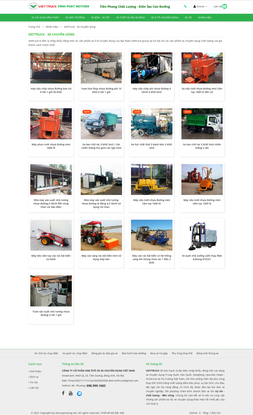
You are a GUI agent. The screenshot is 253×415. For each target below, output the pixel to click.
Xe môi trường (75, 17)
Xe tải (188, 17)
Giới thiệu (35, 371)
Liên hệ (33, 387)
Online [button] (200, 6)
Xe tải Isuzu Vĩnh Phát (45, 17)
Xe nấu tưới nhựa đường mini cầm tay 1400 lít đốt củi (202, 90)
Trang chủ (34, 26)
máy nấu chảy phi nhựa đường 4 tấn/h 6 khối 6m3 (152, 90)
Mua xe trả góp (159, 353)
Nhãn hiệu (205, 17)
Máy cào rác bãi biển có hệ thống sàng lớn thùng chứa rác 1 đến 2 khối (151, 259)
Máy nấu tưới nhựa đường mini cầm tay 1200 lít (201, 201)
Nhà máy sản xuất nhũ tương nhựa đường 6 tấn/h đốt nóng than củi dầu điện (51, 203)
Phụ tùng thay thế (182, 353)
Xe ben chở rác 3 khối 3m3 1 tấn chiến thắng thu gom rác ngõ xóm (101, 146)
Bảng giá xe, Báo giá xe (105, 353)
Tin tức (33, 382)
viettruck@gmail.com (126, 380)
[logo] (59, 6)
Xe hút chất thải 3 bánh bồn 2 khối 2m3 (151, 146)
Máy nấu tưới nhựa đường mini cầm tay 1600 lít (151, 201)
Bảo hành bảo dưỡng (134, 353)
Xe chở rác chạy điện (46, 353)
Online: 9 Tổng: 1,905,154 (204, 412)
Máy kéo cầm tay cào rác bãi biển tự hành (51, 257)
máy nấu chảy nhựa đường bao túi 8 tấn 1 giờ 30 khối (51, 90)
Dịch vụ (34, 376)
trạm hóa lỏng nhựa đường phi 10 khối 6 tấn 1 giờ (101, 90)
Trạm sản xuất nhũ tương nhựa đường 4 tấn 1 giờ (51, 313)
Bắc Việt (119, 412)
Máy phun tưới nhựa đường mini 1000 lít (51, 146)
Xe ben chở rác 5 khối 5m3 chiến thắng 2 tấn (202, 146)
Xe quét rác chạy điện (74, 353)
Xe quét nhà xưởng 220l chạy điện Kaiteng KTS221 (202, 257)
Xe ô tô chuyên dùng (164, 17)
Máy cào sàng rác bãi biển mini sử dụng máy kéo (101, 257)
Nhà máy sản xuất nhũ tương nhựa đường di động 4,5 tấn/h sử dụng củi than (101, 203)
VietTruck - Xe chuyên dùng (80, 26)
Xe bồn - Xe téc (100, 17)
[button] (185, 6)
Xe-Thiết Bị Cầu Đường (130, 17)
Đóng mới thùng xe (208, 353)
